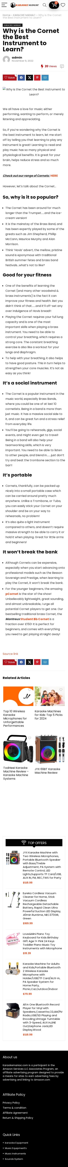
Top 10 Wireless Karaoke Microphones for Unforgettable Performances (15, 718)
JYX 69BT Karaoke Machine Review (47, 771)
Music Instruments (15, 1153)
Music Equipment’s (16, 1148)
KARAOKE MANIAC (24, 15)
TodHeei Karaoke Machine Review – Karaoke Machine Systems (16, 773)
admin (17, 57)
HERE (54, 176)
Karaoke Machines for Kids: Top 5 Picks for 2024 (49, 715)
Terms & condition (14, 1108)
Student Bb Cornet (35, 619)
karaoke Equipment (16, 1142)
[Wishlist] (63, 5)
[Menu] (4, 5)
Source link (10, 654)
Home (7, 15)
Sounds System (14, 1159)
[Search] (44, 5)
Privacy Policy (11, 1103)
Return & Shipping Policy (18, 1118)
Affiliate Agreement (15, 1113)
